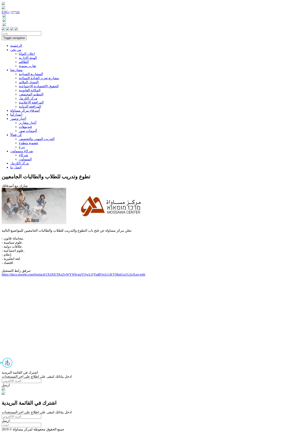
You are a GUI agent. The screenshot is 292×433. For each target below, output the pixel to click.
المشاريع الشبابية (31, 74)
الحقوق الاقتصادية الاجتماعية (39, 86)
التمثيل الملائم (28, 82)
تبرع (22, 147)
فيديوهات (25, 127)
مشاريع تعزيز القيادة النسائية (39, 78)
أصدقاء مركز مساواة (25, 110)
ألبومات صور (28, 131)
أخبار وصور (18, 118)
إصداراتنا (16, 114)
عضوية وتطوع (28, 143)
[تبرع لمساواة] (3, 389)
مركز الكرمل (28, 98)
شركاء (23, 155)
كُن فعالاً (16, 135)
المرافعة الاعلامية (31, 102)
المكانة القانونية (29, 90)
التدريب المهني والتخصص (37, 139)
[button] (6, 362)
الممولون (25, 159)
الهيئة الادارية (28, 58)
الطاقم (24, 62)
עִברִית (15, 12)
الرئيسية (16, 45)
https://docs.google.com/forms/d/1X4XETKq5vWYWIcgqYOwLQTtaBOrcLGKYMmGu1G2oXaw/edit (73, 274)
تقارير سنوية (27, 66)
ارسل (6, 385)
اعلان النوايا (27, 54)
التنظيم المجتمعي (31, 94)
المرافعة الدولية (30, 106)
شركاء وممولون (21, 151)
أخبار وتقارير (27, 122)
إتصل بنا (15, 167)
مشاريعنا (16, 70)
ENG (5, 12)
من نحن (15, 49)
